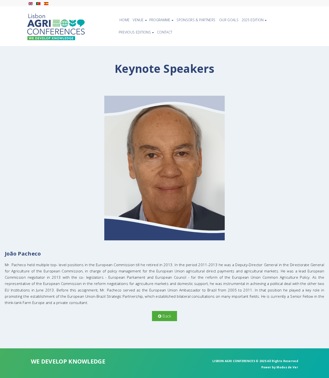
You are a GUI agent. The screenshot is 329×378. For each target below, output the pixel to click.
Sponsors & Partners (196, 20)
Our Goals (228, 20)
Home (124, 20)
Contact (164, 32)
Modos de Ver (287, 367)
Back (166, 316)
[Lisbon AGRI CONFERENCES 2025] (56, 27)
